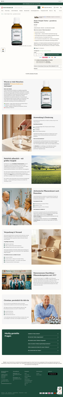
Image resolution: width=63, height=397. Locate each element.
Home (2, 10)
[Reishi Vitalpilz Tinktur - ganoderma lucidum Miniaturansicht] (3, 50)
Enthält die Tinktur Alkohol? (34, 333)
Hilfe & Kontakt (38, 374)
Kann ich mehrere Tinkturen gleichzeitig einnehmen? (39, 343)
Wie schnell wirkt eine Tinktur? (34, 350)
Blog (55, 10)
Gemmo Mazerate (14, 10)
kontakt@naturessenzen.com (6, 383)
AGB (6, 392)
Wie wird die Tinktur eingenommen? (35, 337)
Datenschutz (10, 392)
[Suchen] (39, 7)
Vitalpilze (21, 10)
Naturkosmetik (26, 10)
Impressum (3, 392)
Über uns (51, 10)
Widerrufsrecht (21, 392)
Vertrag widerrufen (52, 373)
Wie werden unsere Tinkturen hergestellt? (37, 340)
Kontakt (60, 10)
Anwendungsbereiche (35, 10)
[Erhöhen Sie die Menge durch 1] (42, 54)
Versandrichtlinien (15, 392)
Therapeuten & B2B (44, 10)
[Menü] (61, 387)
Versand (37, 373)
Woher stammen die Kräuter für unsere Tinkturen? (38, 347)
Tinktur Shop (7, 10)
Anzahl (35, 52)
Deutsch (60, 1)
